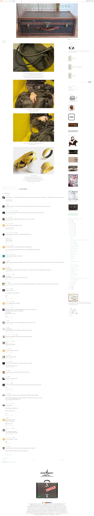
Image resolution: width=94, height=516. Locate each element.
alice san (7, 348)
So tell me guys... (73, 241)
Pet (6, 204)
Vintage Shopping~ (73, 243)
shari (6, 195)
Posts (71, 87)
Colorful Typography (74, 274)
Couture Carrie (8, 288)
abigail (6, 266)
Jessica (6, 393)
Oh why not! (72, 258)
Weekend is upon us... (74, 246)
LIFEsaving (72, 254)
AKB (6, 320)
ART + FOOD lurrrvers (74, 251)
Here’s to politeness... (74, 248)
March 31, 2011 (9, 367)
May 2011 (72, 231)
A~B (6, 327)
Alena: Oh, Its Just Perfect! (10, 334)
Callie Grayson (8, 307)
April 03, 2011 (8, 443)
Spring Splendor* (73, 253)
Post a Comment (5, 457)
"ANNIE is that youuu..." (74, 261)
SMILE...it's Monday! (74, 244)
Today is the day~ (73, 249)
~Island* (71, 236)
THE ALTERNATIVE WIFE (10, 210)
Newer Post (4, 459)
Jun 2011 (72, 230)
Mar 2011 (72, 235)
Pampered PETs (73, 268)
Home (34, 459)
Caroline (6, 355)
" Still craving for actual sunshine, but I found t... (79, 278)
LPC (6, 260)
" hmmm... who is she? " (75, 266)
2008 (71, 289)
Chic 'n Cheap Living (9, 388)
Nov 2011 (72, 225)
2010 (71, 285)
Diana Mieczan (8, 245)
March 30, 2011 (9, 201)
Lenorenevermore (47, 6)
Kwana (6, 376)
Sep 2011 (72, 228)
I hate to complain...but (74, 279)
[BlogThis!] (22, 189)
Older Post (63, 459)
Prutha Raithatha (8, 403)
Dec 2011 (72, 223)
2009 (71, 287)
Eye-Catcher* (72, 256)
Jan (6, 418)
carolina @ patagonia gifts (10, 232)
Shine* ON (72, 276)
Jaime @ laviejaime (9, 254)
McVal (6, 282)
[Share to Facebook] (25, 189)
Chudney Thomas (8, 301)
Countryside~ (72, 271)
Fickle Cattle (7, 361)
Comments (72, 89)
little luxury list (8, 383)
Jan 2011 (72, 283)
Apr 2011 (72, 233)
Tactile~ (71, 238)
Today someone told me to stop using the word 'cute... (80, 239)
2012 (71, 220)
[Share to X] (23, 189)
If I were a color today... (74, 269)
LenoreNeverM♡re (8, 274)
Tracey (6, 446)
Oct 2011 (72, 226)
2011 (71, 222)
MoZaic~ (72, 259)
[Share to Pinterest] (26, 189)
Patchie (6, 370)
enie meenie (7, 217)
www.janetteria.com (9, 437)
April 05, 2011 (8, 455)
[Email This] (21, 189)
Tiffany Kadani (8, 223)
